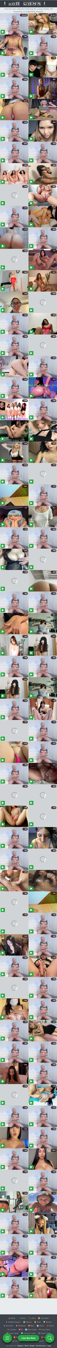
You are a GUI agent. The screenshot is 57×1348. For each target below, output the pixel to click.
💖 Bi (21, 1329)
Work (26, 1346)
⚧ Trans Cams (12, 1333)
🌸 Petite (40, 1326)
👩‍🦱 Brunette (8, 1326)
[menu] (7, 1338)
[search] (49, 1338)
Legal (49, 1346)
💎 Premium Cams (28, 1333)
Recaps (32, 1346)
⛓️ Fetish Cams (44, 1333)
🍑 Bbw (31, 1326)
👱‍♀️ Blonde (47, 1322)
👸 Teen (37, 1322)
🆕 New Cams (31, 1329)
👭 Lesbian (11, 1329)
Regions (20, 1346)
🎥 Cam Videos (14, 1341)
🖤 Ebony (22, 1318)
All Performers (41, 1346)
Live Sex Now (29, 1338)
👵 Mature (27, 1322)
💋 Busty (50, 1326)
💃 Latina (32, 1318)
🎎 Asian (11, 1318)
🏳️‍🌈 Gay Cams (44, 1329)
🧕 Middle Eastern (13, 1322)
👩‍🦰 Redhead (21, 1326)
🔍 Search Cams (42, 1341)
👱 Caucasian (43, 1318)
